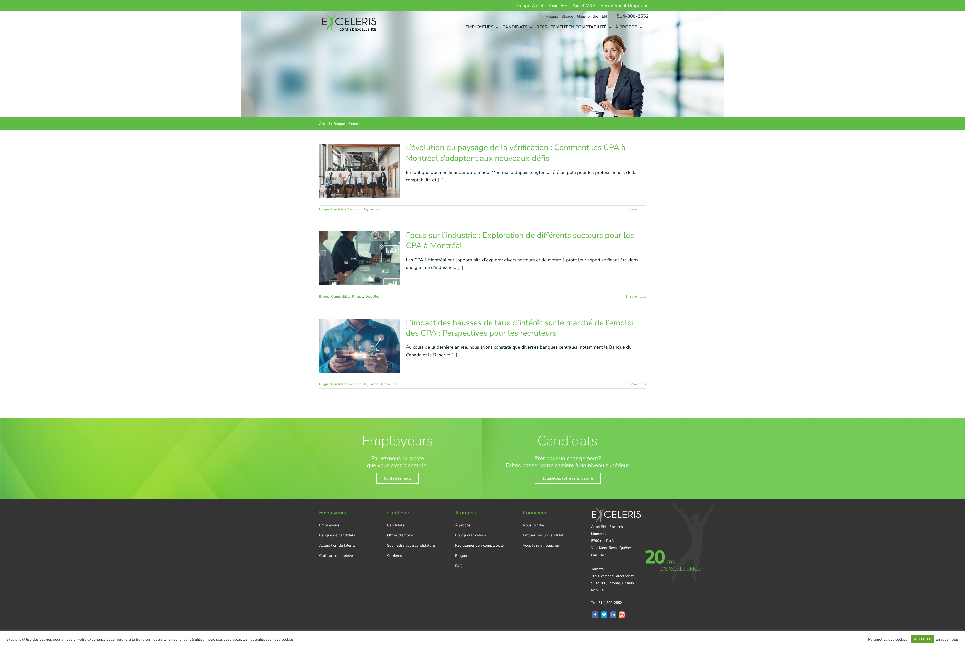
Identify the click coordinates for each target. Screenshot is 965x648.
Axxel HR (558, 6)
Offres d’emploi (400, 535)
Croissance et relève (336, 555)
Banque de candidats (337, 535)
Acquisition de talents (337, 545)
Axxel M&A (584, 6)
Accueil (324, 123)
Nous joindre (533, 525)
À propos (462, 525)
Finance (374, 209)
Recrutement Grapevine (625, 6)
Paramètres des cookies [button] (887, 639)
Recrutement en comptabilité (479, 545)
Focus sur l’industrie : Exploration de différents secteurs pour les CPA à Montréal (520, 240)
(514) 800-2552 (609, 602)
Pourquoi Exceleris (470, 535)
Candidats (338, 209)
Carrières (394, 555)
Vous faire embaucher (541, 545)
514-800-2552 (633, 16)
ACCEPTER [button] (922, 639)
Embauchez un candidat (543, 535)
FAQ (459, 565)
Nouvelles (372, 296)
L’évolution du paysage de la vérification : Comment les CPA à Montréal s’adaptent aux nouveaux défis (515, 153)
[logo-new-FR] (348, 13)
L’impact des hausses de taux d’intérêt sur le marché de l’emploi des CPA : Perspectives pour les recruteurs (520, 328)
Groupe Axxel (529, 6)
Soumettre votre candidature (411, 545)
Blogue (339, 123)
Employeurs (329, 525)
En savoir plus (635, 209)
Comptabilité (357, 209)
